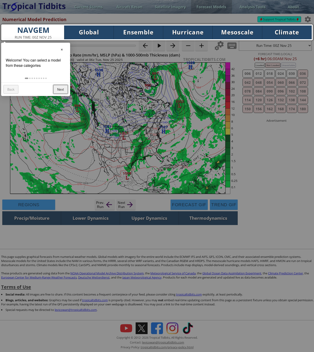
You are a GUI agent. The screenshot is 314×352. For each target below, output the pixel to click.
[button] (26, 78)
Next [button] (60, 89)
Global (89, 32)
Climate (287, 32)
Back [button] (10, 89)
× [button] (61, 48)
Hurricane (188, 32)
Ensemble (138, 32)
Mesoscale (237, 32)
